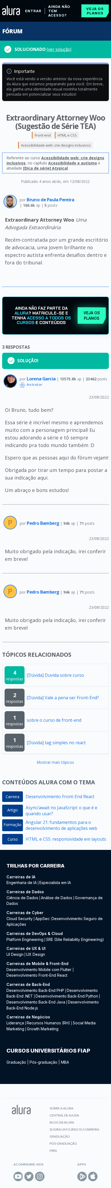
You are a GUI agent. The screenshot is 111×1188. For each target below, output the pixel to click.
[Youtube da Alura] (18, 1176)
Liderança (15, 1023)
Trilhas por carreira (35, 866)
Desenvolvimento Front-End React (60, 796)
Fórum (12, 31)
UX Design (35, 954)
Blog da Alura (62, 1122)
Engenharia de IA (21, 882)
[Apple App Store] (93, 1176)
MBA (65, 1062)
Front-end (43, 135)
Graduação (16, 1062)
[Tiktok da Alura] (50, 1176)
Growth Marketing (42, 1029)
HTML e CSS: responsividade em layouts (66, 839)
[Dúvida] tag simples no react (56, 743)
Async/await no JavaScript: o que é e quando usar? (61, 811)
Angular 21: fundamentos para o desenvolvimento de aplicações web (61, 825)
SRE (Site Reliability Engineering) (75, 939)
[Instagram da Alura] (39, 1176)
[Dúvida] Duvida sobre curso (55, 675)
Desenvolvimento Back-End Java (35, 1002)
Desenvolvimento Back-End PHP (35, 990)
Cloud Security (19, 918)
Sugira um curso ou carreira (74, 1129)
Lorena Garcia (42, 379)
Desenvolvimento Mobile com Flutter (39, 969)
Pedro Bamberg (43, 523)
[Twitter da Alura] (29, 1176)
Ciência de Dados (22, 897)
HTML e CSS (67, 135)
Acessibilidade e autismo (72, 163)
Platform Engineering (24, 939)
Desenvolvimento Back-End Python (67, 996)
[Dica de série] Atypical (45, 168)
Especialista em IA (55, 882)
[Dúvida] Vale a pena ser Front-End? (63, 698)
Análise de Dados (56, 897)
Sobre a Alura (61, 1108)
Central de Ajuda (64, 1115)
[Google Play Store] (82, 1176)
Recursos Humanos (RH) (48, 1023)
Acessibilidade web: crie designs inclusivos (56, 145)
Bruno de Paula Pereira (50, 199)
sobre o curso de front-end (54, 720)
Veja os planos (95, 11)
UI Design (14, 954)
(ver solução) (59, 49)
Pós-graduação (43, 1062)
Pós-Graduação (63, 1143)
